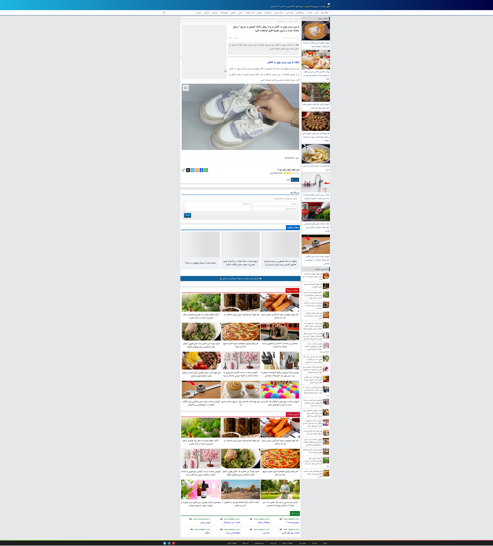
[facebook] (169, 543)
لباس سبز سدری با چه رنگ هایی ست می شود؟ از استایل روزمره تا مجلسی (280, 504)
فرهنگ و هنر (263, 522)
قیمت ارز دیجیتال (232, 522)
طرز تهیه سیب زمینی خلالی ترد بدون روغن (316, 167)
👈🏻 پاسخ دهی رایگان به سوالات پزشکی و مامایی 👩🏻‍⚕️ (240, 278)
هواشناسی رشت (232, 533)
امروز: (328, 6)
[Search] (164, 13)
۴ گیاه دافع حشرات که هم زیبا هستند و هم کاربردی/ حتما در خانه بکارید (201, 442)
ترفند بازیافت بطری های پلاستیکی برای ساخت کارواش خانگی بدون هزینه (317, 227)
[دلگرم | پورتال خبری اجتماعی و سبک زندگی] (327, 4)
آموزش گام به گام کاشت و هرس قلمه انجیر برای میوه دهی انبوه (316, 106)
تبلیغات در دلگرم (287, 543)
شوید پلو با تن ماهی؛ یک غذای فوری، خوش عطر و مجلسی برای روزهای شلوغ (240, 473)
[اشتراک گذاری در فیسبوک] (201, 170)
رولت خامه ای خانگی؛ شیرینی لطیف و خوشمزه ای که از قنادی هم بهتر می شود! (316, 75)
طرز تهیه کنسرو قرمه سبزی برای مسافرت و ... (240, 440)
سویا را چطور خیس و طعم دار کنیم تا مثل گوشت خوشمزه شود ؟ (316, 44)
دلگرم (207, 533)
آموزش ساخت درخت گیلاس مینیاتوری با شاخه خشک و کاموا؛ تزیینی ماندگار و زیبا (200, 473)
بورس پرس (205, 522)
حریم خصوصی (259, 543)
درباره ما (314, 543)
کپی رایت (273, 543)
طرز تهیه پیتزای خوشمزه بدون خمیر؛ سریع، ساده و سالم (280, 473)
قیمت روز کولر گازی (290, 533)
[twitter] (164, 543)
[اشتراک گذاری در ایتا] (197, 170)
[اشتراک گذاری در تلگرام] (193, 170)
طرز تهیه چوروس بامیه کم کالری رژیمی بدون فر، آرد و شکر (280, 442)
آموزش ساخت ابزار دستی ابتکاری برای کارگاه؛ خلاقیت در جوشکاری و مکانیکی (317, 260)
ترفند (288, 179)
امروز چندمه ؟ (293, 522)
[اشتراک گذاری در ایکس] (188, 170)
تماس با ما (302, 543)
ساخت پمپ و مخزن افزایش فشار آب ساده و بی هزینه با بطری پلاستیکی (316, 196)
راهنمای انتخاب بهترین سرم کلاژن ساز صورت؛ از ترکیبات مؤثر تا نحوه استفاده (201, 504)
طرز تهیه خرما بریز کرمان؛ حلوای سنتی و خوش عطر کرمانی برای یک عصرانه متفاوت (315, 137)
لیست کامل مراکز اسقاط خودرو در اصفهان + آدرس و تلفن (240, 504)
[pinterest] (173, 543)
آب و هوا (245, 543)
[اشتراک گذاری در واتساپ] (206, 170)
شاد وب (265, 533)
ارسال (187, 215)
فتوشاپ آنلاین (231, 543)
